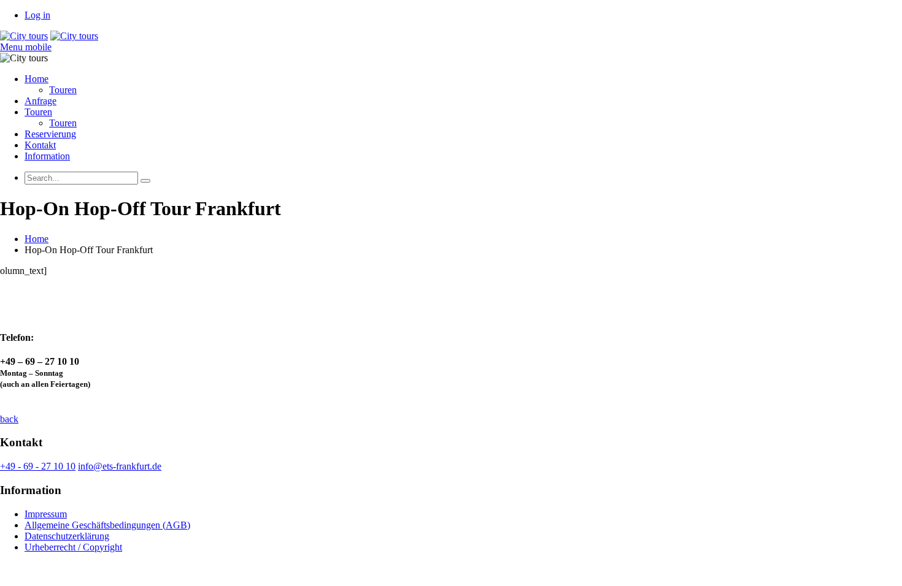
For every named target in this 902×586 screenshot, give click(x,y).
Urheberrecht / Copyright (73, 547)
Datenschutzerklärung (67, 536)
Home (36, 79)
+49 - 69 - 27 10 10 (37, 466)
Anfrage (40, 101)
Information (47, 156)
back (9, 419)
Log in (37, 15)
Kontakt (40, 145)
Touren (63, 90)
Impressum (46, 514)
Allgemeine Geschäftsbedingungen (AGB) (107, 525)
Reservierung (50, 134)
